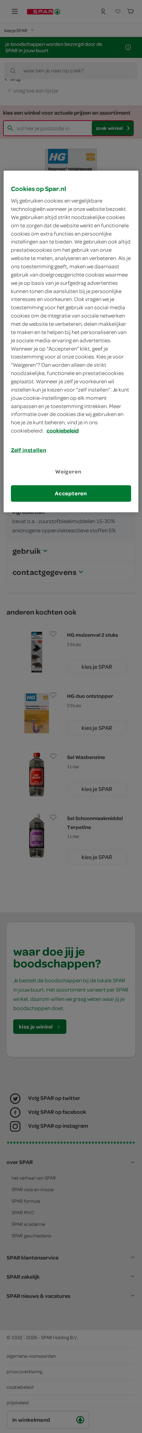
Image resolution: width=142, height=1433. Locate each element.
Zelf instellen (29, 450)
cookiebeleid (63, 430)
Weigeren (68, 471)
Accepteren (71, 493)
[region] (71, 341)
